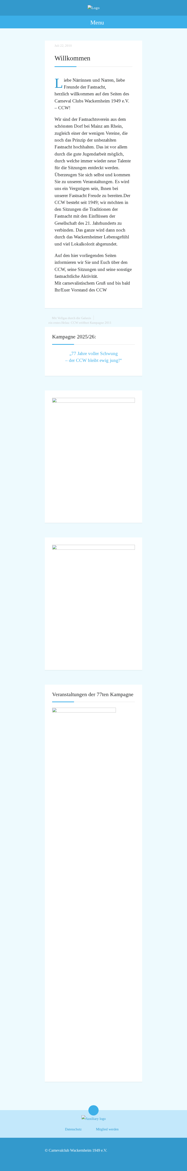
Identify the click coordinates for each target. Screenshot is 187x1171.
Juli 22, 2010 (63, 45)
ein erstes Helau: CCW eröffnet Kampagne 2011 (80, 322)
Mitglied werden (107, 1129)
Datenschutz (73, 1129)
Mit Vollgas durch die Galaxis (71, 318)
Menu (96, 22)
